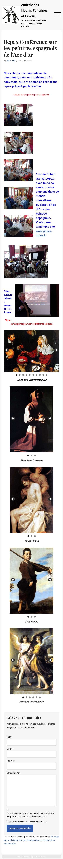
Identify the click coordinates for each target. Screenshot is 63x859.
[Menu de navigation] (57, 14)
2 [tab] (20, 375)
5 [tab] (30, 375)
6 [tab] (33, 375)
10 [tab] (46, 375)
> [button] (55, 350)
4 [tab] (26, 375)
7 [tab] (36, 375)
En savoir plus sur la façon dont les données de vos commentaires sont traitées (31, 840)
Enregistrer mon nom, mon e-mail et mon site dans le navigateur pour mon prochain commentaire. (30, 815)
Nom (9, 736)
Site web (11, 760)
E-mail (10, 748)
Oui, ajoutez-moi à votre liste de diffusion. (27, 821)
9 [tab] (43, 375)
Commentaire (13, 772)
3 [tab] (23, 375)
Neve (19, 856)
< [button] (7, 350)
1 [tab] (16, 375)
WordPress (41, 856)
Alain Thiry (11, 60)
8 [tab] (40, 375)
